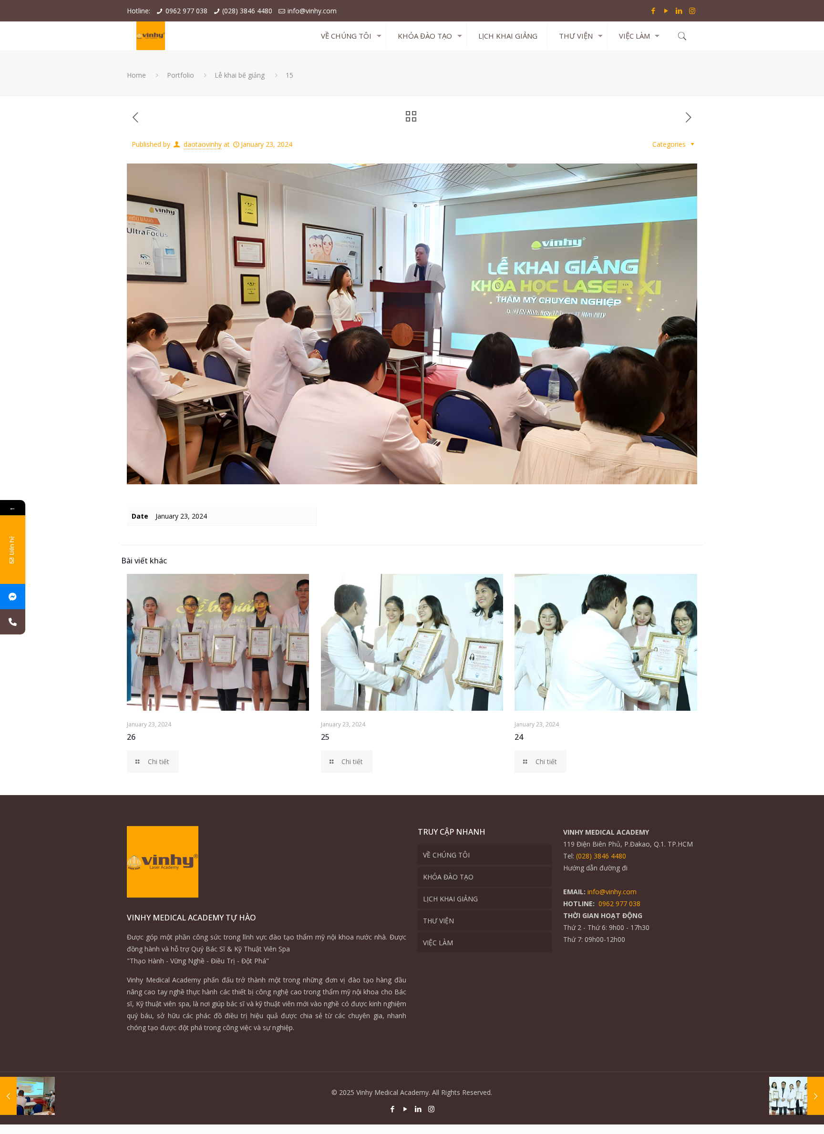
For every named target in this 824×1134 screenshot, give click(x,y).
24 (519, 737)
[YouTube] (666, 10)
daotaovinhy (203, 144)
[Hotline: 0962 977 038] (12, 621)
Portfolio (180, 75)
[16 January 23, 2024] (27, 1096)
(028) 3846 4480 (247, 10)
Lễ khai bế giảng (240, 75)
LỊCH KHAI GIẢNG (450, 898)
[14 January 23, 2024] (796, 1096)
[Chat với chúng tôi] (12, 596)
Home (136, 75)
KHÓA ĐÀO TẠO (448, 876)
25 (325, 737)
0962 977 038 (186, 10)
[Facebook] (654, 10)
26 (131, 737)
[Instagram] (692, 10)
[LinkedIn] (679, 10)
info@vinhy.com (312, 10)
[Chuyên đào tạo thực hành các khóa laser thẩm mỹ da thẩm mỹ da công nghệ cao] (150, 35)
